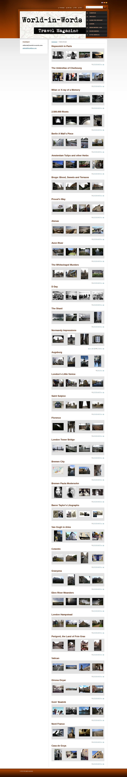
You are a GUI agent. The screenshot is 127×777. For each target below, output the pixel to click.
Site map (69, 7)
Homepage (54, 41)
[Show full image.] (58, 55)
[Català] (106, 2)
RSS (75, 7)
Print (81, 7)
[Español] (104, 2)
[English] (102, 2)
